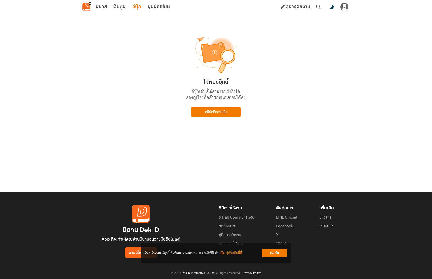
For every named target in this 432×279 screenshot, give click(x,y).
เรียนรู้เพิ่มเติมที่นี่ (231, 253)
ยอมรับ (274, 253)
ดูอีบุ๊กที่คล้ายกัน (216, 112)
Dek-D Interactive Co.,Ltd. (199, 273)
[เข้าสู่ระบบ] (345, 7)
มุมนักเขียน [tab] (159, 6)
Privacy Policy (252, 273)
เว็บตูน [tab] (119, 6)
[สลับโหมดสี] (331, 7)
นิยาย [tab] (101, 6)
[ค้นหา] (319, 7)
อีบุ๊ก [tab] (136, 6)
